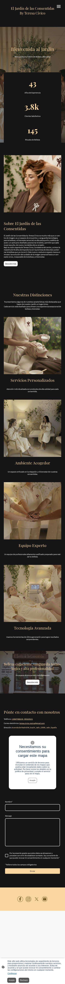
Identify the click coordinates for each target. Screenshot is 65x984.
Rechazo (24, 980)
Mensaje (8, 816)
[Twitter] (36, 899)
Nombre (8, 802)
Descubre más (10, 264)
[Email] (45, 899)
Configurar (12, 973)
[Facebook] (20, 899)
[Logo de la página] (32, 18)
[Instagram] (28, 899)
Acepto (32, 780)
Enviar (32, 871)
